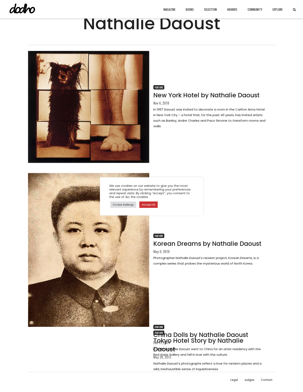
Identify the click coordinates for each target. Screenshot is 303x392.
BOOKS (190, 9)
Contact (266, 380)
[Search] (294, 9)
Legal (234, 380)
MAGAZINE (169, 9)
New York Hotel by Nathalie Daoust (206, 95)
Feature (159, 87)
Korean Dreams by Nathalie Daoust (207, 243)
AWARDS (232, 9)
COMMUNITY (255, 9)
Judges (249, 380)
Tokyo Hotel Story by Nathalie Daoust (198, 345)
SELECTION (210, 9)
